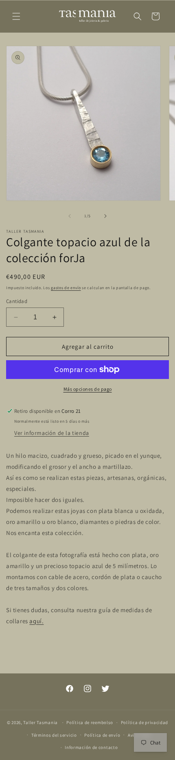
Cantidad (16, 301)
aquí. (36, 621)
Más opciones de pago (87, 389)
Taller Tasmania (40, 722)
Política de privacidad (144, 722)
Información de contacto (91, 747)
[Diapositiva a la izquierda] (70, 216)
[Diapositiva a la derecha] (105, 216)
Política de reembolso (89, 722)
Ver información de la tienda (51, 433)
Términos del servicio (54, 735)
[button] (16, 16)
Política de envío (102, 735)
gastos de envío (66, 287)
